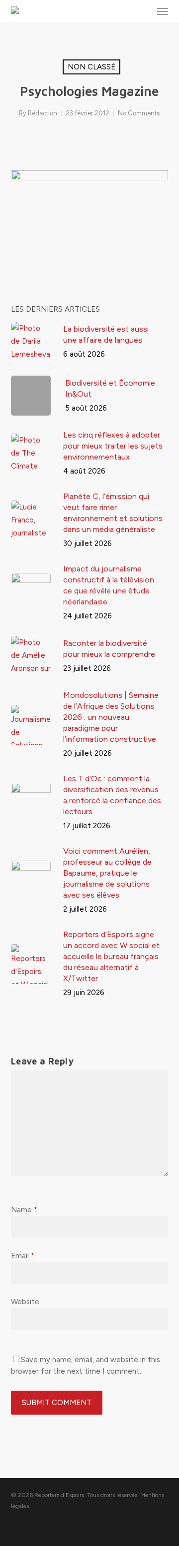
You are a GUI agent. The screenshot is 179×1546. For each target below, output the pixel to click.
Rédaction (42, 113)
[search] (142, 11)
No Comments (139, 113)
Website (25, 1301)
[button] (162, 11)
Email (22, 1255)
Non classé (91, 66)
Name (24, 1209)
